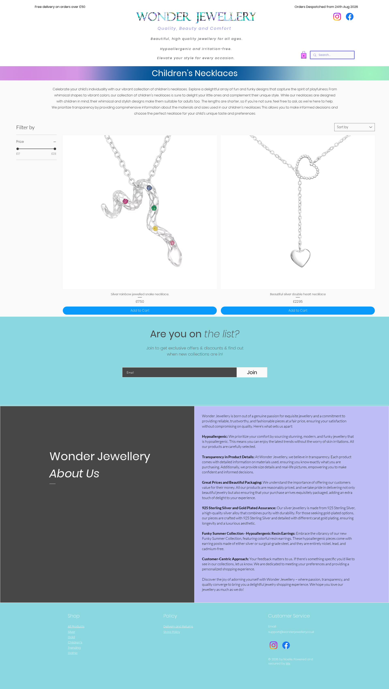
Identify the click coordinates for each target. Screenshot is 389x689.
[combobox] (354, 127)
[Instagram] (337, 17)
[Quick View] (140, 212)
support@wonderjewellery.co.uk (291, 632)
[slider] (17, 148)
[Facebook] (350, 17)
